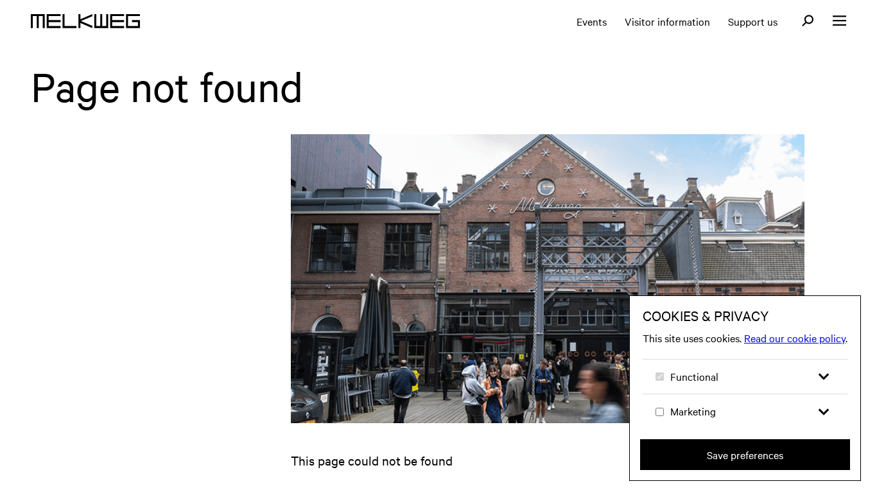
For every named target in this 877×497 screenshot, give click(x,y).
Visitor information (667, 21)
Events (592, 21)
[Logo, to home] (85, 21)
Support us (752, 21)
